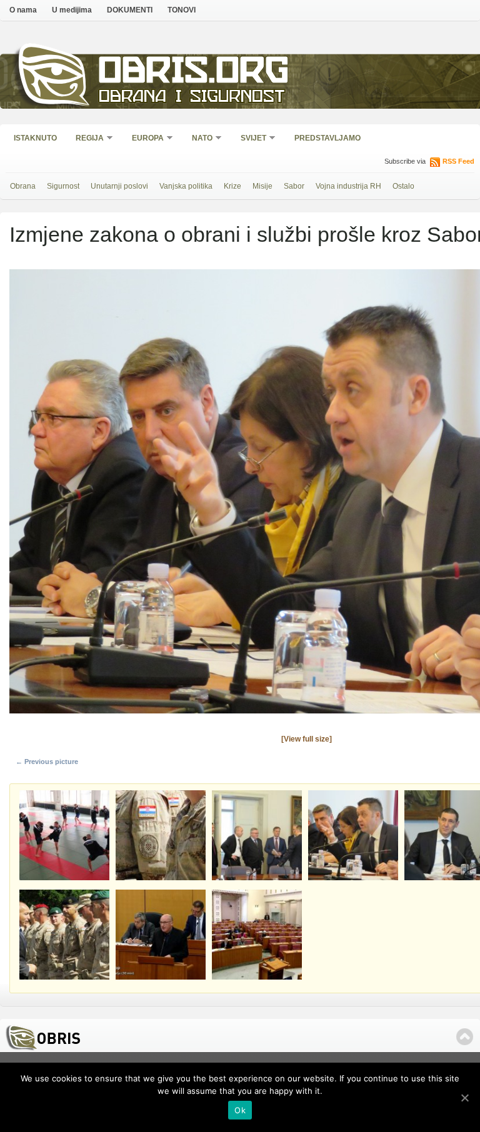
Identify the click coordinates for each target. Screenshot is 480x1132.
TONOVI (182, 10)
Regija (86, 139)
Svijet (249, 139)
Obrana (23, 186)
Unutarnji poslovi (119, 186)
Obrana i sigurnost (191, 97)
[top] (464, 1036)
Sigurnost (63, 186)
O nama (23, 10)
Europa (144, 139)
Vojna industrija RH (348, 186)
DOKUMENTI (129, 10)
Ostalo (403, 186)
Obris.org (194, 73)
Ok (240, 1110)
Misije (262, 186)
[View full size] (306, 739)
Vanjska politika (185, 186)
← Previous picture (47, 761)
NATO (198, 139)
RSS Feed (458, 161)
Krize (232, 186)
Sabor (294, 186)
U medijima (72, 10)
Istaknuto (35, 138)
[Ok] (464, 1097)
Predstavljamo (327, 138)
